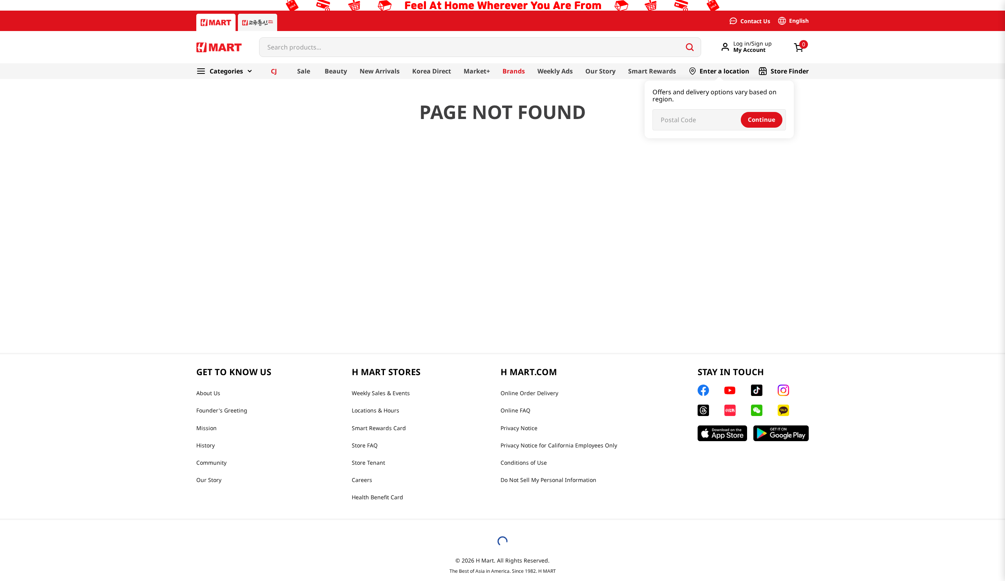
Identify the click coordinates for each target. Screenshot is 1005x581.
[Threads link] (703, 410)
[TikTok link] (756, 390)
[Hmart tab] (216, 22)
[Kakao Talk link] (783, 410)
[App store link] (722, 433)
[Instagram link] (783, 390)
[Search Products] (689, 47)
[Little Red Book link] (730, 410)
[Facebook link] (703, 390)
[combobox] (480, 47)
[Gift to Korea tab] (257, 22)
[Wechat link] (756, 410)
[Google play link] (781, 433)
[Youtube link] (729, 390)
